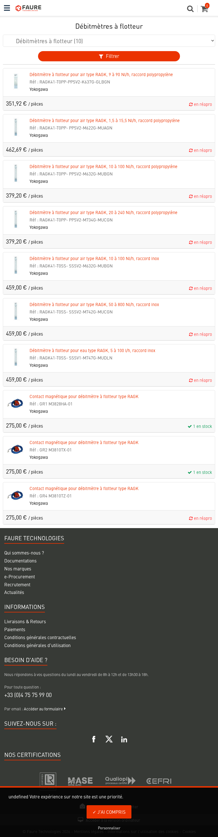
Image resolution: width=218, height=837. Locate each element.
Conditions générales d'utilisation (37, 645)
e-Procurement (19, 576)
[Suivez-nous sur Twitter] (109, 738)
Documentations (20, 560)
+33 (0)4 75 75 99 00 (28, 694)
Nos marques (17, 568)
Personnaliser (109, 827)
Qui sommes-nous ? (24, 552)
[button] (192, 10)
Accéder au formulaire (43, 709)
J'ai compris (110, 812)
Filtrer (112, 56)
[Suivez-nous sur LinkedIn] (124, 738)
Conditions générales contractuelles (40, 637)
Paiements (14, 629)
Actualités (14, 592)
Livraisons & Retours (25, 621)
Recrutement (17, 584)
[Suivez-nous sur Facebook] (94, 738)
